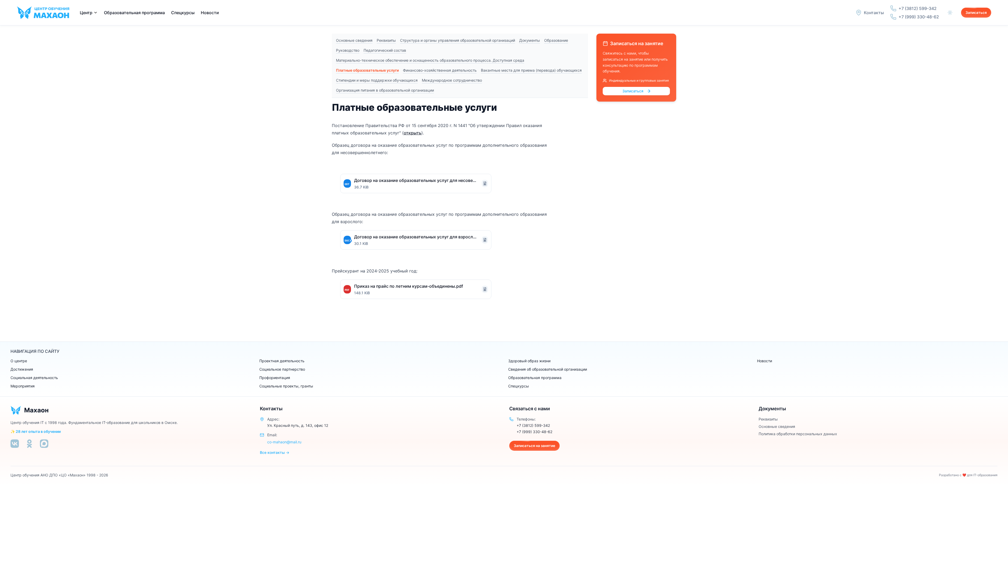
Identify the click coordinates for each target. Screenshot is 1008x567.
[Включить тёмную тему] (950, 12)
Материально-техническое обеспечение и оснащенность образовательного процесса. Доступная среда (430, 60)
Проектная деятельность (281, 361)
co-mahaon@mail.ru (284, 442)
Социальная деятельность (34, 377)
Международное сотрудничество (452, 80)
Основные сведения (354, 40)
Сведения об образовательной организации (547, 369)
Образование (556, 40)
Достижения (21, 369)
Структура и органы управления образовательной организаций (457, 40)
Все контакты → (274, 452)
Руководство (347, 50)
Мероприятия (22, 386)
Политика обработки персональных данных (798, 434)
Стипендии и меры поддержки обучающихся (377, 80)
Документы (529, 40)
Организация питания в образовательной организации (385, 90)
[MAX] (44, 443)
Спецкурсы (183, 12)
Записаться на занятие (534, 445)
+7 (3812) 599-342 (533, 425)
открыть (412, 132)
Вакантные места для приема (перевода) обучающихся (531, 70)
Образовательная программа (534, 377)
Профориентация (274, 377)
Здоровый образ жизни (529, 361)
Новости (210, 12)
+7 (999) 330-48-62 (534, 431)
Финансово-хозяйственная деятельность (440, 70)
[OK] (29, 443)
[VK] (14, 443)
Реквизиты (386, 40)
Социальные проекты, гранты (286, 386)
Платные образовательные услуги (367, 70)
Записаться (976, 12)
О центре (18, 361)
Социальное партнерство (282, 369)
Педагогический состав (385, 50)
